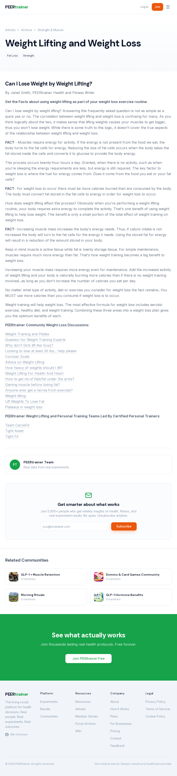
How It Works (119, 709)
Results (45, 709)
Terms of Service (157, 709)
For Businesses (121, 723)
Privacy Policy (155, 701)
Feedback (117, 745)
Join (157, 6)
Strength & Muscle (50, 30)
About (114, 701)
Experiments (49, 701)
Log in (144, 6)
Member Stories (86, 716)
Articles (10, 30)
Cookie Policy (155, 716)
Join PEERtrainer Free (88, 658)
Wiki (78, 731)
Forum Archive (85, 723)
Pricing (115, 731)
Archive (26, 30)
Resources (83, 701)
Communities (49, 716)
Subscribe (123, 526)
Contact (115, 738)
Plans (114, 716)
